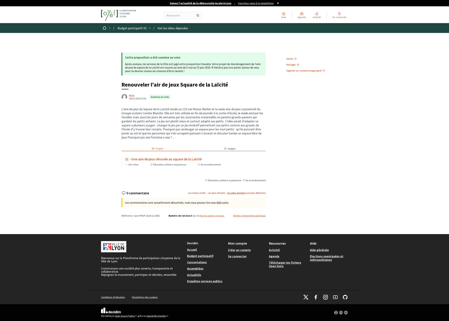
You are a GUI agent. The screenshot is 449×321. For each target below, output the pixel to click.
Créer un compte (239, 250)
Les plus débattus (256, 192)
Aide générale (319, 250)
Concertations (197, 262)
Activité (274, 250)
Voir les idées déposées (173, 28)
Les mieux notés (197, 192)
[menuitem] (206, 249)
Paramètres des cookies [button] (145, 297)
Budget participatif (200, 256)
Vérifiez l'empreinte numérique (249, 215)
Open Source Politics (126, 316)
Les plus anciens (236, 192)
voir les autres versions (212, 215)
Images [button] (232, 148)
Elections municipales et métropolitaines (326, 258)
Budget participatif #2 (132, 28)
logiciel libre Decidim (157, 316)
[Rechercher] (198, 15)
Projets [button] (159, 148)
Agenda (274, 256)
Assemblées (195, 269)
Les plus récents (216, 192)
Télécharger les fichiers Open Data (285, 264)
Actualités (194, 275)
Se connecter (237, 256)
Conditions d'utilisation (113, 297)
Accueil (192, 250)
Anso (131, 95)
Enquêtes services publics (204, 281)
